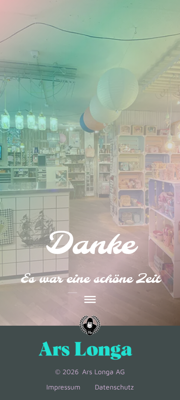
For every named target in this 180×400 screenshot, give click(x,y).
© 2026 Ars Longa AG (90, 372)
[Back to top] (160, 331)
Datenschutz (113, 387)
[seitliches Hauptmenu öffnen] (90, 301)
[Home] (90, 327)
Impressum (65, 387)
